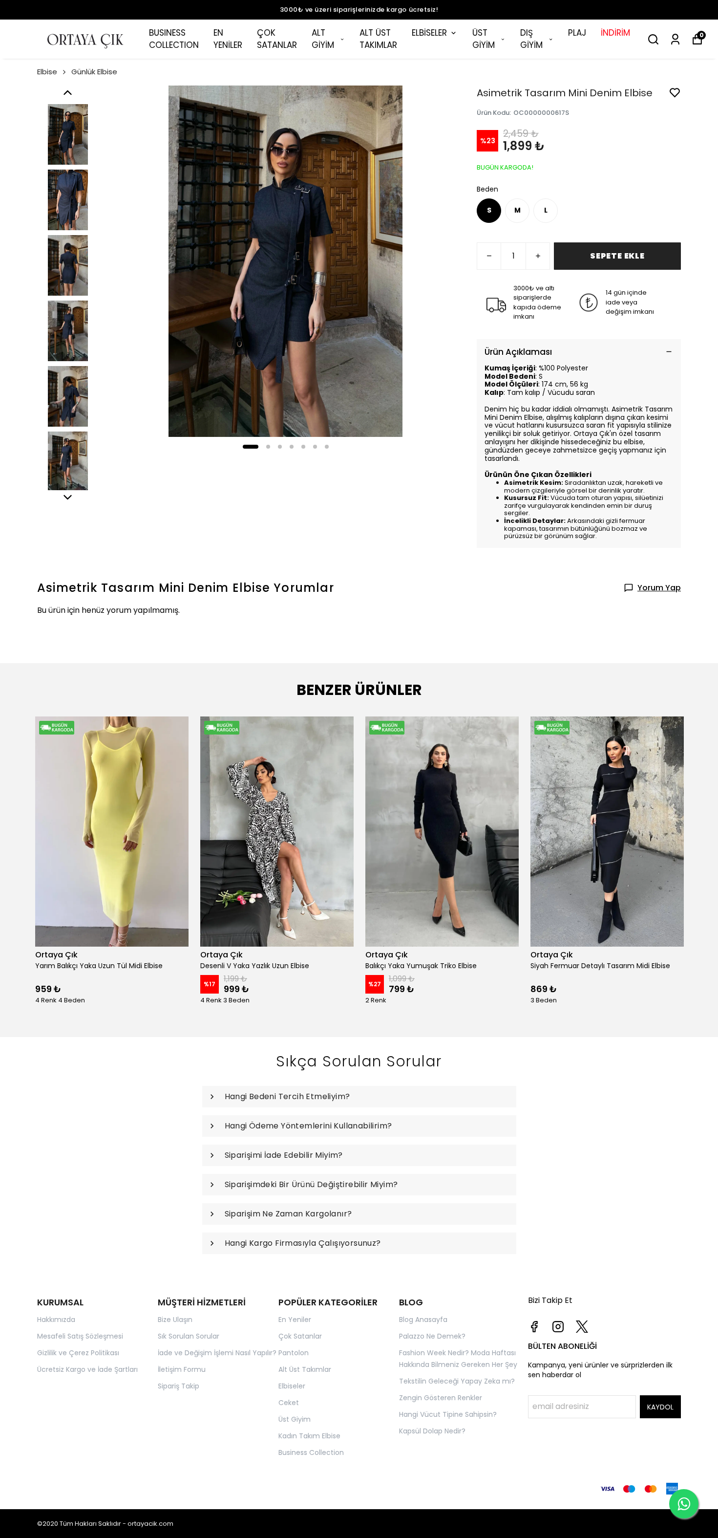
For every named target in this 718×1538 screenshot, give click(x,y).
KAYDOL (660, 1407)
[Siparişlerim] (675, 39)
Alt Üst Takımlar (304, 1369)
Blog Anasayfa (423, 1319)
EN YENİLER (227, 39)
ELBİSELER (429, 33)
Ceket (288, 1403)
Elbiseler (291, 1386)
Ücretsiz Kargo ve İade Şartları (87, 1369)
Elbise (47, 71)
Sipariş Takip (178, 1386)
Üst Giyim (294, 1419)
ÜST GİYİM (483, 39)
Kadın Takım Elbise (309, 1436)
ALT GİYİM (323, 39)
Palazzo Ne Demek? (432, 1336)
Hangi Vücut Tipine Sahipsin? (448, 1414)
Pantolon (293, 1353)
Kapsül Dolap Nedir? (432, 1431)
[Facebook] (534, 1327)
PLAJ (577, 33)
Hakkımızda (56, 1319)
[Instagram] (558, 1327)
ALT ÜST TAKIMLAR (378, 39)
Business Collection (311, 1452)
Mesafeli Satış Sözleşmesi (80, 1336)
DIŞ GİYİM (531, 39)
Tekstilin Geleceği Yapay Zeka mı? (457, 1381)
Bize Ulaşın (175, 1319)
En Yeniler (294, 1319)
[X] (582, 1327)
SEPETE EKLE (617, 255)
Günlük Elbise (94, 71)
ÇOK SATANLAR (277, 39)
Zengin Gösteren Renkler (440, 1398)
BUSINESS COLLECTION (174, 39)
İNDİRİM (615, 33)
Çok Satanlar (300, 1336)
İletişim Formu (182, 1369)
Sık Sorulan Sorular (188, 1336)
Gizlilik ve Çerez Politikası (78, 1353)
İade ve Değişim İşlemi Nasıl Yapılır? (217, 1353)
